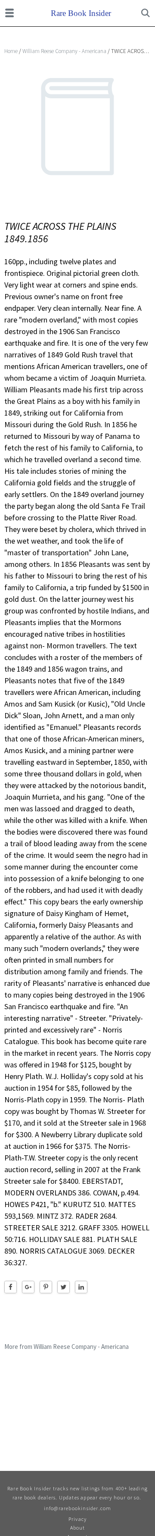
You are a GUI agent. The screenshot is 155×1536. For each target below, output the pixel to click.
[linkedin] (81, 1287)
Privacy (77, 1519)
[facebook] (10, 1287)
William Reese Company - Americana (64, 51)
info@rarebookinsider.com (78, 1508)
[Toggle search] (145, 13)
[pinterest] (46, 1287)
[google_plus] (28, 1287)
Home (11, 51)
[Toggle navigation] (9, 13)
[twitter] (63, 1287)
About (77, 1527)
